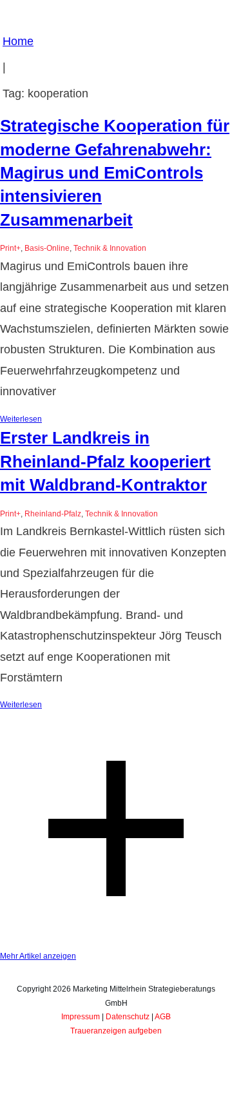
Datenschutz (128, 1016)
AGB (163, 1016)
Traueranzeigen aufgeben (116, 1030)
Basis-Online (47, 248)
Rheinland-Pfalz (52, 513)
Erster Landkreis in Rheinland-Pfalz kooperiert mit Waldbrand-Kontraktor (105, 461)
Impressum (80, 1016)
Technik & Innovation (109, 248)
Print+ (10, 248)
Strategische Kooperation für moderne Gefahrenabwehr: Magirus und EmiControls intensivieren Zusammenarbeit (114, 173)
